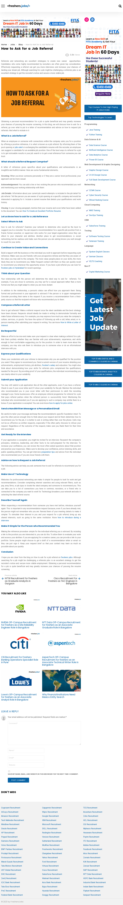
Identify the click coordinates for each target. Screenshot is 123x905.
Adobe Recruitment (91, 845)
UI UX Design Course (98, 175)
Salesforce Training (97, 226)
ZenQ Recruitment (8, 878)
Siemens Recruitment (10, 841)
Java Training (94, 130)
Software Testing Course (99, 236)
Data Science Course (98, 145)
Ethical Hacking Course (98, 200)
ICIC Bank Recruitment (10, 882)
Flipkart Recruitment (91, 891)
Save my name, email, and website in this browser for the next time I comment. (43, 774)
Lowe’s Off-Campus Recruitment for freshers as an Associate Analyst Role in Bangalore (19, 697)
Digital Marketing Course (99, 272)
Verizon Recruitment (50, 837)
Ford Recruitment (49, 862)
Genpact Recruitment (92, 895)
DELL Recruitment (49, 828)
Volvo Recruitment (9, 845)
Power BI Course (96, 160)
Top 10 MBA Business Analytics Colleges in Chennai (103, 373)
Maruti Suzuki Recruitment (12, 862)
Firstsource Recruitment (11, 857)
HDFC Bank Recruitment (93, 878)
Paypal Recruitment (9, 837)
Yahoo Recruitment (50, 857)
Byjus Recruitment (49, 887)
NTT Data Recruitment (92, 874)
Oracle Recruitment (9, 828)
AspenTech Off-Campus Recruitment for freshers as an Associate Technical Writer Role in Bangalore (60, 661)
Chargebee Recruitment (52, 853)
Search (120, 6)
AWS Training (94, 210)
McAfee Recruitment (50, 845)
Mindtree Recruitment (10, 824)
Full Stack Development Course (102, 180)
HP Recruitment (7, 833)
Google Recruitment (50, 816)
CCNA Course (95, 190)
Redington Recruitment (51, 833)
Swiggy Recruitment (50, 895)
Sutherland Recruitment (52, 841)
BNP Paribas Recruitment (12, 849)
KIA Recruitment (90, 862)
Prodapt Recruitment (9, 853)
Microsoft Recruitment (51, 824)
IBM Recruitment (49, 820)
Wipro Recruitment (50, 812)
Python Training (95, 135)
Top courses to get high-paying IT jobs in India (103, 108)
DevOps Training (96, 215)
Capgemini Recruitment (52, 808)
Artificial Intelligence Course (101, 150)
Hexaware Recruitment (92, 833)
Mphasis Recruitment (92, 828)
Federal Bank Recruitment (12, 895)
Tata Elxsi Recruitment (10, 887)
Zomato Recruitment (91, 857)
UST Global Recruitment (11, 870)
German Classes (96, 256)
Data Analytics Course (98, 155)
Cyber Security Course (98, 195)
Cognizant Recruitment (10, 808)
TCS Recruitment (90, 808)
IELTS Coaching (95, 261)
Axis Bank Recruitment (51, 882)
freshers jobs (66, 557)
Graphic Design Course (98, 170)
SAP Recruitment (90, 870)
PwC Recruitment (8, 891)
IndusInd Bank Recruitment (94, 882)
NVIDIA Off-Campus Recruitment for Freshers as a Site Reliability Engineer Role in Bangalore (18, 625)
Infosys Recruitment (9, 812)
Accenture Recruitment (92, 812)
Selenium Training (96, 241)
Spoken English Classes (99, 252)
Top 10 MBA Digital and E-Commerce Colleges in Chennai (103, 360)
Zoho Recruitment (90, 816)
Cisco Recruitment (50, 870)
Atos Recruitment (90, 853)
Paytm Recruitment (91, 837)
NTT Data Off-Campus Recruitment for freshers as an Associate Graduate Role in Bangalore (61, 625)
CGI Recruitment (90, 824)
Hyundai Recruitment (50, 891)
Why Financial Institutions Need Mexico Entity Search (58, 696)
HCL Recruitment (90, 820)
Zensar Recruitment (91, 866)
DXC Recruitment (8, 874)
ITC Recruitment (90, 841)
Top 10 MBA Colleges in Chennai (103, 384)
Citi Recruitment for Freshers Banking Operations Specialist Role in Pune (19, 660)
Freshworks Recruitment (52, 849)
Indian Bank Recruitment (93, 887)
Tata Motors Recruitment (11, 866)
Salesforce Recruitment (52, 874)
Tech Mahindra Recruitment (12, 820)
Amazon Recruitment (10, 816)
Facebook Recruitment (92, 849)
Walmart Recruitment (51, 878)
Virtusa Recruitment (50, 866)
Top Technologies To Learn (100, 117)
